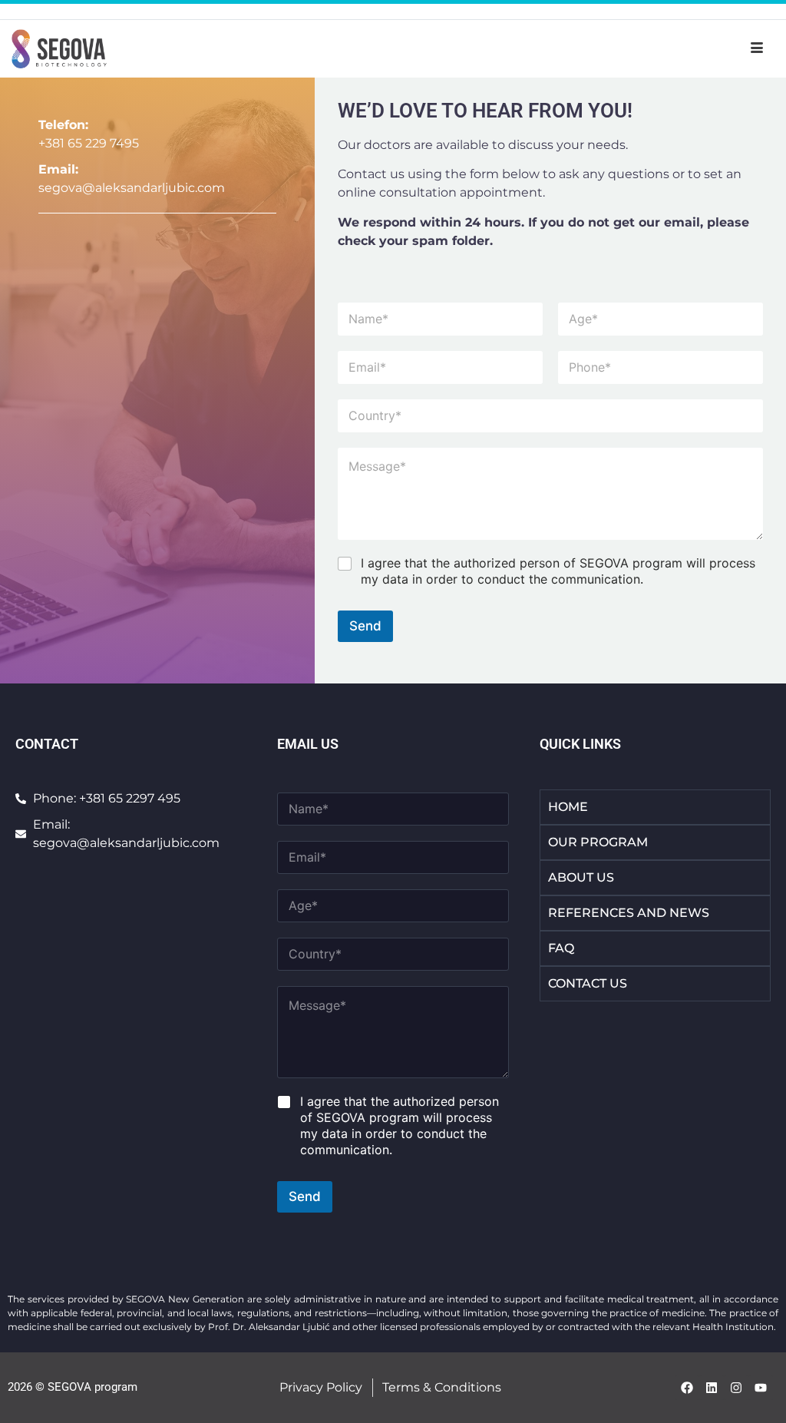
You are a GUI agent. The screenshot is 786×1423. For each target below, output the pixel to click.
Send (365, 626)
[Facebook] (687, 1387)
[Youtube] (760, 1387)
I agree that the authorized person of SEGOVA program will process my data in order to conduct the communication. (558, 571)
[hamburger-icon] (757, 48)
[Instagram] (736, 1387)
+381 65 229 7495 (88, 143)
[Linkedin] (711, 1387)
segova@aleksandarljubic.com (131, 187)
